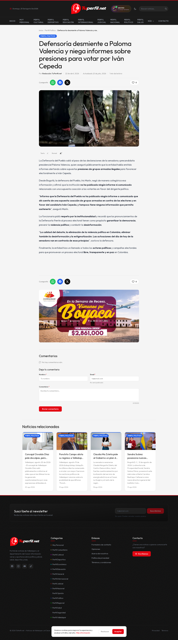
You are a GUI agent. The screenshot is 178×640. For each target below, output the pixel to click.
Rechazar (105, 631)
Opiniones (96, 549)
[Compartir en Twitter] (67, 82)
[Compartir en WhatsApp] (53, 82)
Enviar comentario (50, 409)
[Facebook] (12, 566)
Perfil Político (128, 21)
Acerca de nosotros (100, 553)
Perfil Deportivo (53, 21)
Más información (83, 633)
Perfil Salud (140, 21)
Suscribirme (155, 511)
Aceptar (118, 631)
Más (150, 21)
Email (92, 374)
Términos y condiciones (101, 562)
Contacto (163, 21)
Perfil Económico (59, 564)
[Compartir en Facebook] (60, 82)
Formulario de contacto (101, 545)
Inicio (12, 21)
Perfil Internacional (85, 21)
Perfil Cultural (39, 21)
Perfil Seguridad (59, 612)
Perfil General (58, 574)
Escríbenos (143, 554)
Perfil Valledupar (59, 617)
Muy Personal (24, 21)
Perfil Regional (58, 603)
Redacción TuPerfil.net (52, 73)
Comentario (44, 387)
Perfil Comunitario (60, 550)
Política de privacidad (100, 558)
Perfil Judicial (101, 21)
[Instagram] (18, 566)
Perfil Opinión (58, 593)
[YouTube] (24, 566)
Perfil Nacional (115, 21)
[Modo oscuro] (135, 8)
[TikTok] (31, 566)
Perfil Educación (68, 21)
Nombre (43, 374)
